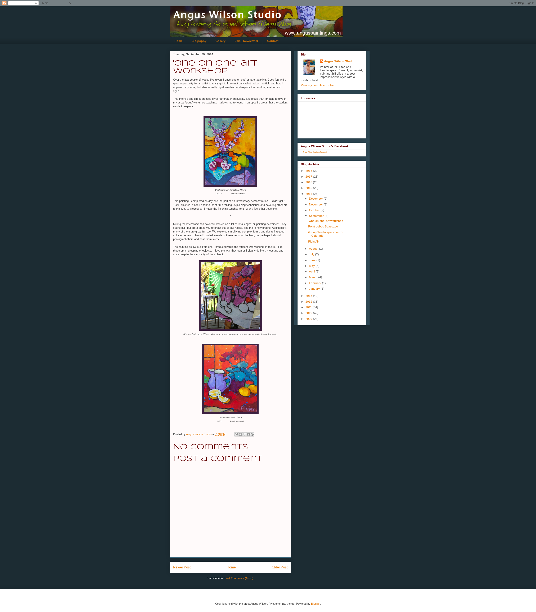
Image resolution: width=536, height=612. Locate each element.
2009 (309, 318)
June (312, 260)
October (315, 210)
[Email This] (236, 434)
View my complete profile (317, 85)
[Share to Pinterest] (252, 434)
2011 (309, 307)
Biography (199, 41)
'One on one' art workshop (325, 220)
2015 (309, 188)
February (315, 283)
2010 (309, 313)
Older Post (279, 567)
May (312, 265)
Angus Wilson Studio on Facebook (315, 152)
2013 (309, 295)
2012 (309, 301)
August (314, 248)
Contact (272, 41)
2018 (309, 170)
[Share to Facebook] (248, 434)
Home (178, 41)
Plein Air (313, 241)
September (317, 215)
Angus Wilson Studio (339, 61)
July (312, 254)
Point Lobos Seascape (323, 226)
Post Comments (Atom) (238, 578)
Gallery (220, 41)
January (315, 288)
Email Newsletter (246, 41)
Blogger (315, 603)
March (313, 277)
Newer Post (182, 567)
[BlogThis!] (240, 434)
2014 (309, 193)
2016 (309, 182)
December (316, 198)
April (312, 271)
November (316, 204)
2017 (309, 176)
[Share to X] (244, 434)
